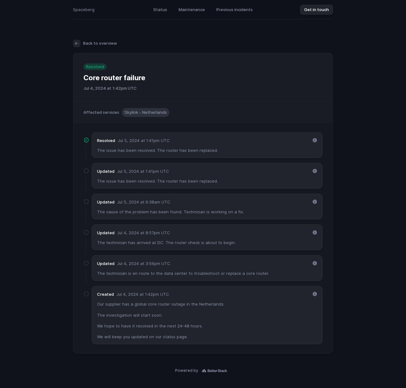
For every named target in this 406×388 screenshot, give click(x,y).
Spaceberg (84, 9)
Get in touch (316, 9)
